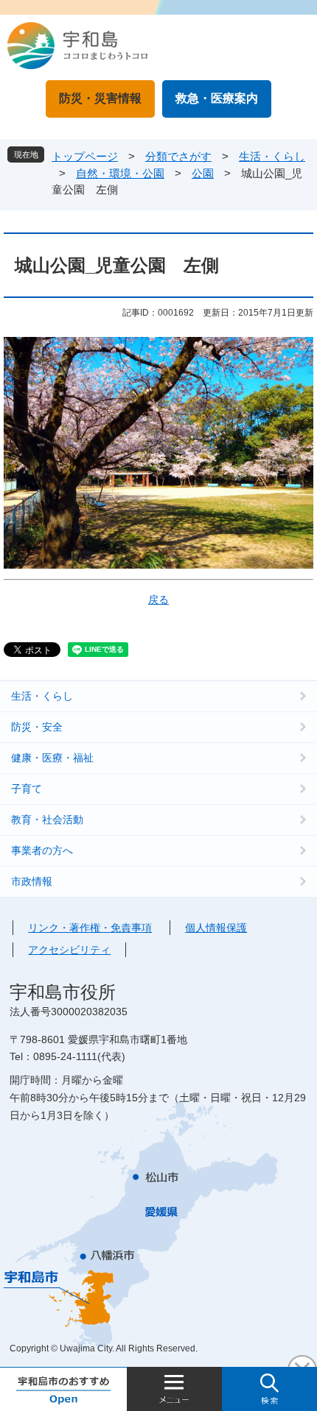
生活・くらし (272, 156)
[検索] (269, 1389)
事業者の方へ (42, 850)
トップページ (85, 156)
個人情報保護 (216, 928)
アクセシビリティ (69, 950)
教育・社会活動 (47, 819)
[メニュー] (174, 1389)
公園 (203, 173)
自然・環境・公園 (120, 173)
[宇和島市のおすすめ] (63, 1389)
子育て (26, 789)
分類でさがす (178, 156)
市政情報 (31, 881)
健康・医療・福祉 (52, 758)
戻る (158, 599)
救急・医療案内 (216, 98)
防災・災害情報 (100, 98)
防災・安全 (37, 727)
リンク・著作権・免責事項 (90, 928)
